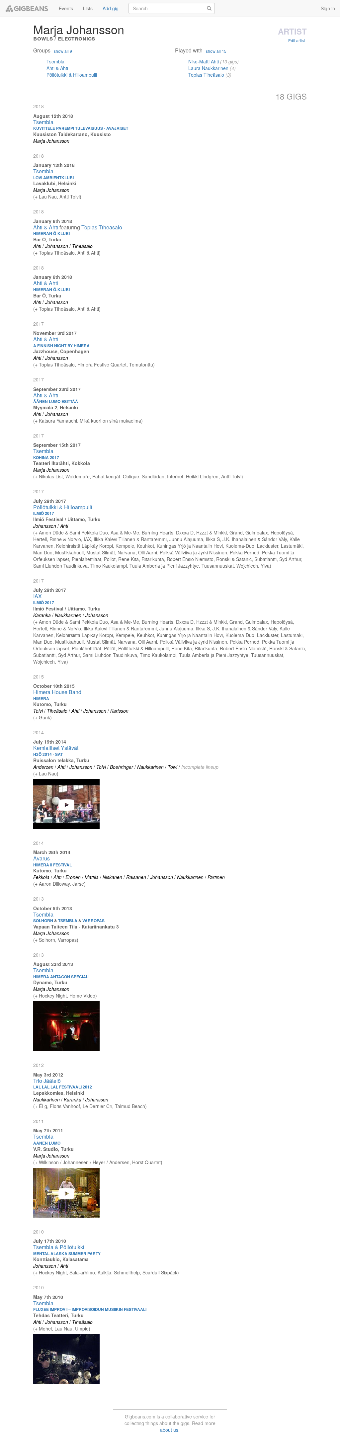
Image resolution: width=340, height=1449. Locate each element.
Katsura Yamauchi (58, 420)
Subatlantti (265, 559)
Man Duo (42, 552)
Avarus (41, 858)
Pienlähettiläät (86, 559)
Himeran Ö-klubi (51, 233)
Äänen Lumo (46, 1143)
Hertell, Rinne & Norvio (57, 539)
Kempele (125, 545)
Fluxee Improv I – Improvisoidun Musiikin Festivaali (89, 1309)
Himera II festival (52, 865)
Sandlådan (153, 476)
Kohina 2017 (46, 457)
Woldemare (77, 476)
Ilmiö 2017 (43, 513)
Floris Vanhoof (65, 1106)
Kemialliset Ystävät (55, 748)
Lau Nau (48, 196)
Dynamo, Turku (50, 982)
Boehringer (121, 767)
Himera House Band (57, 692)
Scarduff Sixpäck (159, 1272)
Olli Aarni (147, 552)
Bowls (43, 38)
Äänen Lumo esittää (55, 401)
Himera (41, 698)
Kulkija (104, 1272)
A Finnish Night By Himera (61, 346)
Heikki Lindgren (202, 476)
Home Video (82, 995)
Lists (88, 8)
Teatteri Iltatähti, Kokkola (61, 463)
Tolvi (38, 710)
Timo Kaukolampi (108, 565)
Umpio (82, 1328)
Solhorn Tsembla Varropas (69, 921)
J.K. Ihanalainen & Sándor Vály (254, 539)
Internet (175, 476)
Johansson (56, 246)
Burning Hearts (157, 532)
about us (169, 1429)
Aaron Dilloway (54, 883)
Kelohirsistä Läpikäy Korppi (84, 545)
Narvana (126, 552)
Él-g (43, 1106)
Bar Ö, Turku (47, 239)
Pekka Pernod (244, 552)
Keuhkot (145, 545)
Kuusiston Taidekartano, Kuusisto (72, 134)
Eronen (73, 877)
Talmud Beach (130, 1106)
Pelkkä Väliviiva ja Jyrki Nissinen (193, 552)
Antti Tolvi (69, 196)
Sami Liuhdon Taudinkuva (60, 565)
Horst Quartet (146, 1162)
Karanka (42, 615)
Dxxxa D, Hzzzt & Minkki (201, 532)
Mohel (45, 1328)
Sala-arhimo (82, 1272)
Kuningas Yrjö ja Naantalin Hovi (190, 545)
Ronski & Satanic (234, 559)
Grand (236, 532)
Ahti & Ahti (57, 68)
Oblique (131, 476)
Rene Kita (128, 559)
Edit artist (296, 40)
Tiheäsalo (82, 246)
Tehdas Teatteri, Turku (58, 1315)
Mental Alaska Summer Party (67, 1253)
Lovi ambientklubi (53, 178)
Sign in (328, 8)
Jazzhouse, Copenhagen (61, 351)
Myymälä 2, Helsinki (55, 407)
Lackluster (267, 545)
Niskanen (112, 877)
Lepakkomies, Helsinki (58, 1092)
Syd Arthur (290, 559)
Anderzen (43, 767)
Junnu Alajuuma (186, 539)
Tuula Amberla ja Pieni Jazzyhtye (164, 565)
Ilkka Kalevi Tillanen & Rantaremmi (130, 539)
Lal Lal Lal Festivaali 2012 (62, 1087)
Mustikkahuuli (69, 552)
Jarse (78, 883)
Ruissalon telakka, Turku (61, 760)
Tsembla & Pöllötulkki (58, 1247)
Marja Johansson (51, 140)
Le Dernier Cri (97, 1106)
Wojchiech (247, 565)
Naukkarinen (68, 615)
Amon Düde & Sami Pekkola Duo (73, 532)
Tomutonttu (141, 364)
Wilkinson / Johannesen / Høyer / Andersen (84, 1162)
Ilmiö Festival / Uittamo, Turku (67, 519)
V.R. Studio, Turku (53, 1149)
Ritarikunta (152, 559)
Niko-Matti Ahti (203, 61)
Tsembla (55, 61)
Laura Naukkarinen (208, 68)
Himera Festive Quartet (102, 364)
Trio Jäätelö (47, 1081)
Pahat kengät (106, 476)
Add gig (111, 8)
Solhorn (47, 939)
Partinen (216, 877)
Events (66, 8)
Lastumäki (291, 545)
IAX (87, 539)
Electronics (76, 38)
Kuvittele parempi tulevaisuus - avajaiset (80, 128)
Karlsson (119, 710)
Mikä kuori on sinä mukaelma (110, 420)
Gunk (44, 717)
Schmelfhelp (127, 1272)
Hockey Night (53, 995)
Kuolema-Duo (239, 545)
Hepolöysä (282, 532)
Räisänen (136, 877)
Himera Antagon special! (61, 977)
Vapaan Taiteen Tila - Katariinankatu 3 (76, 926)
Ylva (265, 565)
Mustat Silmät (100, 552)
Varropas (67, 939)
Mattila (92, 877)
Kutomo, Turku (50, 704)
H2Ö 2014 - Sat (48, 754)
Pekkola (41, 877)
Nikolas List (51, 476)
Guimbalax (256, 532)
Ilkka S (213, 539)
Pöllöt (110, 559)
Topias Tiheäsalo (206, 74)
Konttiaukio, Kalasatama (61, 1259)
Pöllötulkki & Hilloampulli (71, 74)
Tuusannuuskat (218, 565)
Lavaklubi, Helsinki (54, 183)
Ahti (37, 246)
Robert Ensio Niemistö (190, 559)
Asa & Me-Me (125, 532)
